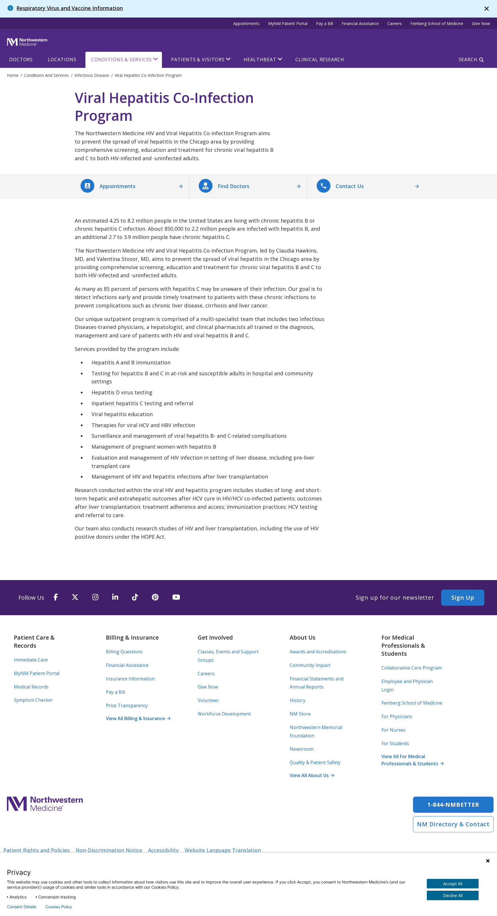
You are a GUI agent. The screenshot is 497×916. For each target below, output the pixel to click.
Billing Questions (124, 652)
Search (468, 59)
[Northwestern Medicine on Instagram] (95, 597)
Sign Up (462, 597)
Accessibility (163, 850)
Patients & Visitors (197, 59)
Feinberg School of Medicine (436, 23)
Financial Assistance (360, 23)
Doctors (21, 59)
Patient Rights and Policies (36, 850)
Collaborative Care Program (411, 668)
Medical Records (31, 687)
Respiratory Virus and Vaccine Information (69, 8)
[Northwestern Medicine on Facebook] (56, 597)
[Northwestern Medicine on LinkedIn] (115, 597)
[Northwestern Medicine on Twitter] (75, 597)
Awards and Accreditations (318, 652)
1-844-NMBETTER (453, 804)
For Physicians (396, 716)
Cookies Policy (58, 906)
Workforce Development (224, 714)
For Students (395, 743)
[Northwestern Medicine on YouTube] (176, 597)
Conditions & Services (121, 59)
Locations (62, 59)
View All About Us (312, 775)
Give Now (481, 23)
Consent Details (21, 906)
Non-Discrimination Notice (109, 850)
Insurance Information (130, 679)
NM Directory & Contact (453, 824)
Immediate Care (31, 660)
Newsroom (302, 749)
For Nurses (393, 730)
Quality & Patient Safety (315, 762)
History (297, 700)
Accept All (452, 883)
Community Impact (310, 665)
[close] (486, 9)
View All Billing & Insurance (138, 718)
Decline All (452, 895)
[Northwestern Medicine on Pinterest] (155, 597)
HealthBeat (260, 59)
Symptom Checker (33, 700)
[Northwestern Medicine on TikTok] (135, 597)
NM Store (300, 714)
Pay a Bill (324, 23)
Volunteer (208, 700)
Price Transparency (127, 705)
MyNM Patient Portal (287, 23)
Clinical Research (319, 59)
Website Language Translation (223, 850)
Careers (394, 23)
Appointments (246, 23)
